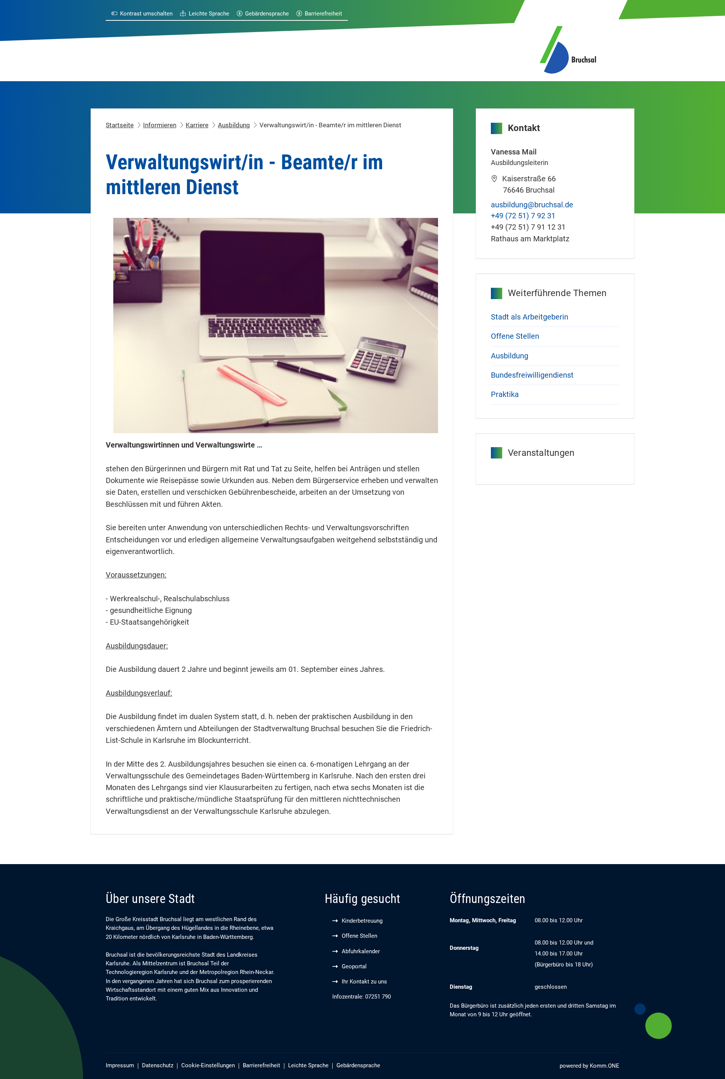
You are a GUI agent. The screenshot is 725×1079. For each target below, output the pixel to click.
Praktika (505, 394)
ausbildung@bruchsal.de (532, 205)
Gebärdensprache (267, 14)
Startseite (120, 125)
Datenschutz (157, 1065)
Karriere (197, 125)
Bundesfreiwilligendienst (532, 375)
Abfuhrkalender (361, 951)
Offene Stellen (515, 336)
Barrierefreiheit (323, 14)
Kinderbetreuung (362, 921)
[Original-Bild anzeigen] (275, 325)
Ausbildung (234, 125)
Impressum (120, 1065)
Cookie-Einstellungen (208, 1065)
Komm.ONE (604, 1066)
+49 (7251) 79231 (523, 215)
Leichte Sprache (209, 14)
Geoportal (354, 966)
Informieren (159, 125)
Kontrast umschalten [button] (146, 14)
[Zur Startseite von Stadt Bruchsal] (568, 48)
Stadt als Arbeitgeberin (529, 317)
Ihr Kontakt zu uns (364, 982)
